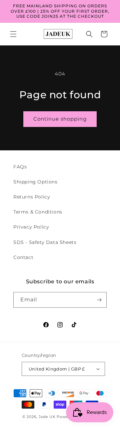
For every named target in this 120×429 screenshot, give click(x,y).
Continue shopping (60, 119)
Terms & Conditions (37, 212)
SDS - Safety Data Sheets (44, 242)
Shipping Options (35, 182)
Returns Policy (31, 197)
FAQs (20, 167)
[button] (13, 34)
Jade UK (48, 416)
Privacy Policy (31, 227)
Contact (23, 257)
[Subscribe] (99, 300)
